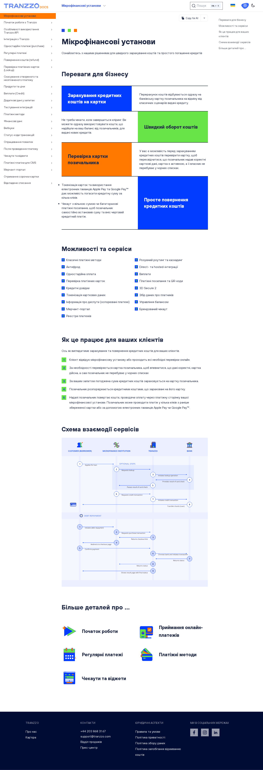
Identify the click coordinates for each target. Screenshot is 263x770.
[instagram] (205, 732)
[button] (232, 5)
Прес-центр (89, 747)
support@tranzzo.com (95, 736)
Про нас (31, 731)
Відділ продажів (91, 741)
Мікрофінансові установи (81, 5)
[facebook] (194, 732)
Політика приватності (150, 737)
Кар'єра (31, 737)
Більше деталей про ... (232, 48)
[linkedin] (215, 732)
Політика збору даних (150, 743)
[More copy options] (204, 18)
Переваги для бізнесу (232, 19)
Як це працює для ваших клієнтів (234, 34)
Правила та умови (147, 731)
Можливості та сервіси (233, 25)
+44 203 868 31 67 (93, 731)
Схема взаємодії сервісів (234, 42)
